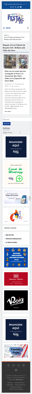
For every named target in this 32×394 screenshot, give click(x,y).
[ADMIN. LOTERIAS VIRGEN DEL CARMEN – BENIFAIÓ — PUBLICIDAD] (16, 204)
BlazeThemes (19, 380)
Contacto (10, 383)
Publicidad (10, 385)
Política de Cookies (16, 387)
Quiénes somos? (20, 383)
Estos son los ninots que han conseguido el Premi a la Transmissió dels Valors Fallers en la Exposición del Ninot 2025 (15, 76)
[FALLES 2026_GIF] (16, 222)
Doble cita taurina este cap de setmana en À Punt (12, 4)
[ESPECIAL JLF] (16, 267)
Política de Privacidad (16, 389)
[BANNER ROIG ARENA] (16, 310)
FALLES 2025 (8, 67)
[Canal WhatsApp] (16, 185)
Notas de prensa (20, 385)
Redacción (9, 84)
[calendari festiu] (16, 357)
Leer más (7, 111)
